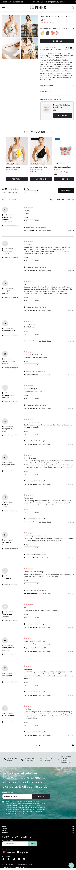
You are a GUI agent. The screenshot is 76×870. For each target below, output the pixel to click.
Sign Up (41, 796)
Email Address (7, 840)
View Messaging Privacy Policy (27, 811)
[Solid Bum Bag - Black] (48, 33)
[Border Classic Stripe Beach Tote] (47, 111)
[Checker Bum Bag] (42, 33)
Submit (32, 844)
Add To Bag (62, 115)
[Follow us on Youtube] (19, 859)
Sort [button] (4, 199)
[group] (12, 189)
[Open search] (7, 7)
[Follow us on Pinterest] (24, 859)
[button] (36, 745)
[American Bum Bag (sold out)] (53, 33)
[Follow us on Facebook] (9, 859)
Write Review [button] (66, 191)
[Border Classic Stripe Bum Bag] (58, 33)
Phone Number (7, 793)
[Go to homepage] (38, 7)
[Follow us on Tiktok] (3, 859)
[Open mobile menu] (3, 7)
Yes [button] (40, 230)
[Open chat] (71, 865)
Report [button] (44, 230)
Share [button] (49, 230)
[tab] (57, 199)
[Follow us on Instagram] (14, 859)
